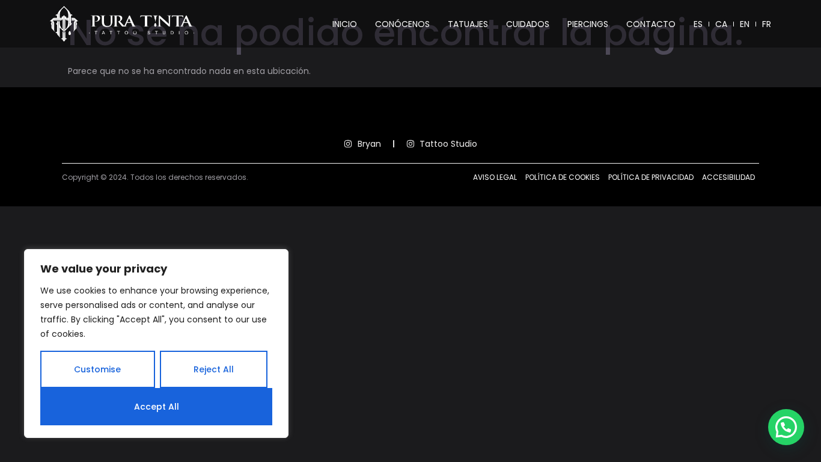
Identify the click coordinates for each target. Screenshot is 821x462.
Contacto (651, 24)
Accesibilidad (728, 177)
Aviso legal (495, 177)
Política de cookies (562, 177)
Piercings (587, 24)
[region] (156, 343)
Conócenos (402, 24)
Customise (97, 369)
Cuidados (527, 24)
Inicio (344, 24)
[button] (786, 427)
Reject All (214, 369)
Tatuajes (468, 24)
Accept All (156, 407)
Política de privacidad (651, 177)
